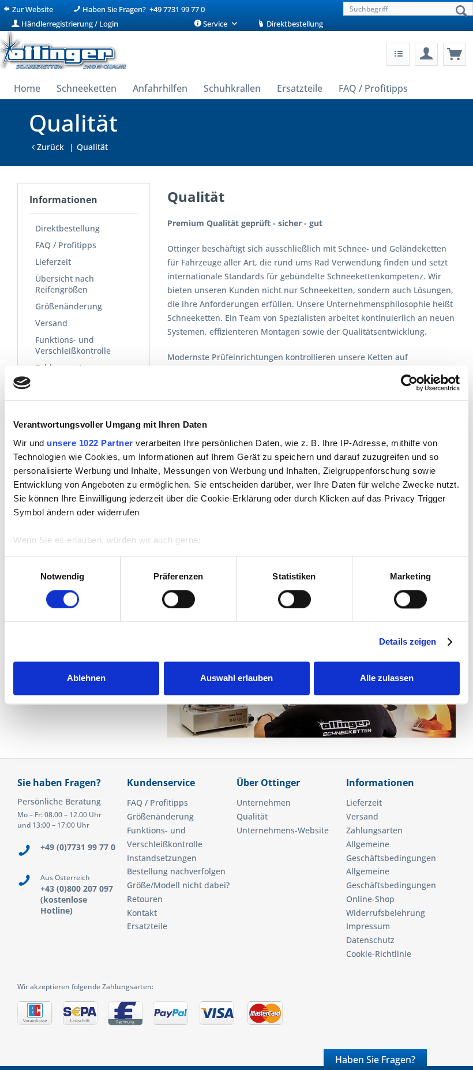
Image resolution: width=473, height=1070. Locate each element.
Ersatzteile (147, 926)
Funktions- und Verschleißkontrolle (73, 345)
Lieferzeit (53, 261)
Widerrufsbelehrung (385, 912)
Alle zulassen (387, 678)
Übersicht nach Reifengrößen (64, 284)
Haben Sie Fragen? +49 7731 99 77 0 (143, 9)
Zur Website (31, 9)
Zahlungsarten (374, 830)
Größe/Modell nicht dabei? (178, 885)
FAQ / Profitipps (65, 245)
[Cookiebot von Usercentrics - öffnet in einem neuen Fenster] (409, 382)
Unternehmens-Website (282, 830)
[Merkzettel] (398, 54)
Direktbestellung (294, 23)
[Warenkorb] (454, 54)
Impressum (368, 926)
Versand (51, 322)
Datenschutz (370, 939)
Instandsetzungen (162, 857)
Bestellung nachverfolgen (176, 871)
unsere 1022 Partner (90, 443)
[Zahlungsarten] (236, 1017)
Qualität (252, 816)
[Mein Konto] (426, 54)
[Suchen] (461, 11)
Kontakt (142, 912)
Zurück (49, 146)
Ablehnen (86, 678)
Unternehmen (263, 802)
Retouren (145, 898)
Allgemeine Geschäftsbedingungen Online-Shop (391, 885)
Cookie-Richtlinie (378, 953)
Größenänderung (68, 306)
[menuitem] (406, 8)
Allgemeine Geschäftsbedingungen (391, 851)
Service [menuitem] (215, 23)
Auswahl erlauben (236, 678)
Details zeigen (407, 641)
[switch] (178, 599)
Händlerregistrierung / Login (69, 23)
